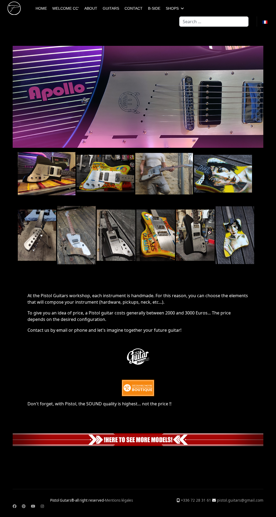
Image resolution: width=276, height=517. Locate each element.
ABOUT (90, 8)
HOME (41, 8)
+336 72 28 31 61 (196, 500)
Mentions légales (119, 500)
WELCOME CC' (65, 8)
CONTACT (134, 8)
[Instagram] (42, 506)
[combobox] (214, 21)
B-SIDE (154, 8)
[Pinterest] (24, 506)
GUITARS (111, 8)
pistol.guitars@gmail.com (240, 500)
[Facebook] (14, 506)
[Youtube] (33, 506)
